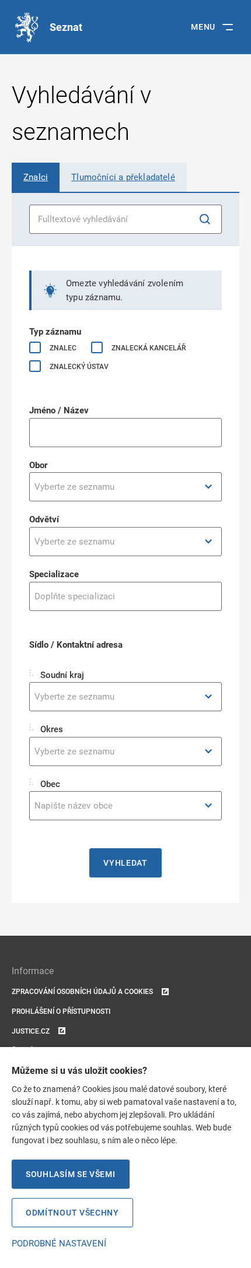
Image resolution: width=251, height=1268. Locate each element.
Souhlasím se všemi (71, 1174)
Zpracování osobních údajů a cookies (82, 992)
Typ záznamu (55, 331)
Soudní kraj (61, 675)
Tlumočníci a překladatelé (123, 177)
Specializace (54, 574)
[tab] (36, 177)
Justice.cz (31, 1031)
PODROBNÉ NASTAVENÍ (59, 1243)
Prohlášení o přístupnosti (61, 1011)
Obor (38, 465)
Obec (49, 784)
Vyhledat (125, 862)
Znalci (35, 177)
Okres (50, 729)
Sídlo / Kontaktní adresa (76, 645)
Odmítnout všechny (72, 1212)
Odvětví (44, 519)
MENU (203, 26)
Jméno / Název (59, 410)
